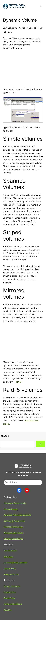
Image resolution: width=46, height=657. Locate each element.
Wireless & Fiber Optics (13, 533)
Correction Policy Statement (15, 562)
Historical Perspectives (13, 527)
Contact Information (12, 586)
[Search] (40, 444)
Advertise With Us (11, 574)
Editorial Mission (10, 550)
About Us (8, 610)
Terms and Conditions (13, 604)
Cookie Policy (9, 598)
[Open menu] (41, 6)
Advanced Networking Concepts (17, 515)
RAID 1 (19, 382)
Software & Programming (14, 521)
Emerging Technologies (13, 539)
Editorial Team (35, 28)
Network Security (11, 509)
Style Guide (8, 556)
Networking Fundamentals (15, 503)
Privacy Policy (10, 592)
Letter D (8, 32)
